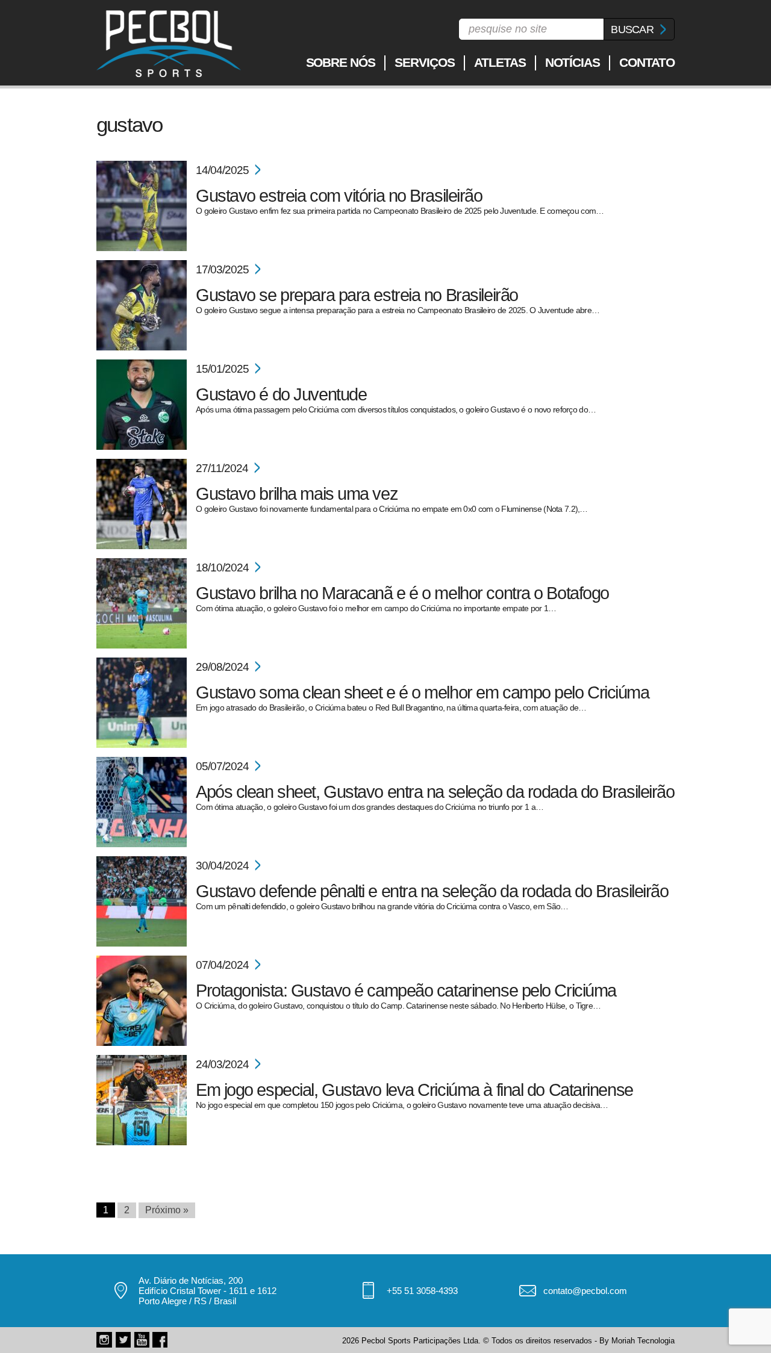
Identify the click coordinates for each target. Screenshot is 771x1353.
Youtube (141, 1340)
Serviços (425, 62)
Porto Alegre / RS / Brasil (187, 1301)
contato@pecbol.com (585, 1291)
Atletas (500, 62)
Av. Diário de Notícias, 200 (191, 1280)
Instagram (104, 1340)
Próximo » (167, 1210)
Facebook (160, 1340)
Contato (647, 62)
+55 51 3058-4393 (422, 1291)
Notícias (573, 62)
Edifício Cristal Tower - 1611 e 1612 (207, 1291)
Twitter (123, 1340)
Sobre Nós (341, 62)
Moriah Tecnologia (643, 1340)
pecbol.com (168, 43)
